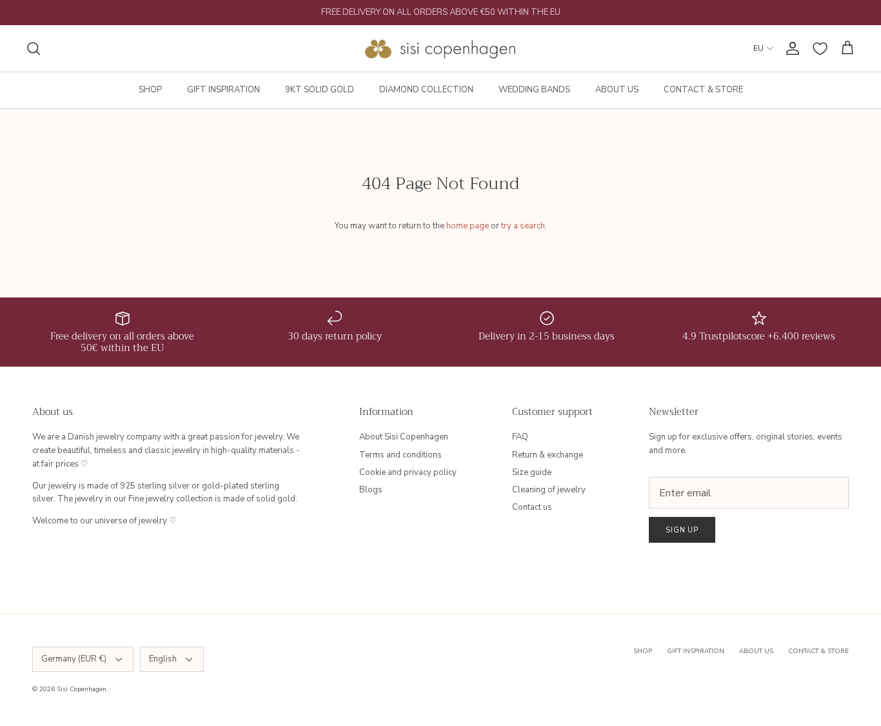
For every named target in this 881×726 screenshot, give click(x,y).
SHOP (150, 90)
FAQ (520, 437)
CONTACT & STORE (703, 90)
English (163, 659)
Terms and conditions (400, 455)
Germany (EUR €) (73, 659)
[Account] (790, 48)
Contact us (532, 507)
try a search (523, 226)
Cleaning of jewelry (549, 490)
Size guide (531, 472)
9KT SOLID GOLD (319, 90)
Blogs (370, 490)
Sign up (682, 530)
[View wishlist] (820, 48)
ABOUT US (616, 90)
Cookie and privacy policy (408, 472)
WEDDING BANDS (534, 90)
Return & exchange (547, 455)
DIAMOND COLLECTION (426, 90)
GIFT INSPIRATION (223, 90)
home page (467, 226)
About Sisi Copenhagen (403, 437)
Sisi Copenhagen (81, 689)
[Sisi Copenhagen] (441, 48)
